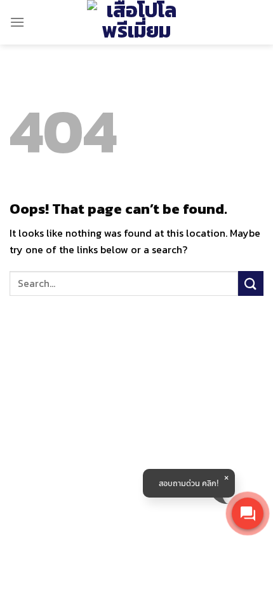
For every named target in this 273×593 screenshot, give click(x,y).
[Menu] (17, 22)
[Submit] (250, 283)
